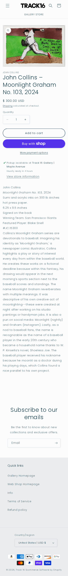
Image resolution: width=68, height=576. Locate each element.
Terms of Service (20, 501)
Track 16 (20, 569)
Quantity (8, 112)
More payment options (34, 152)
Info (10, 493)
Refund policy (17, 510)
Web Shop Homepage (23, 484)
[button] (7, 6)
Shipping (8, 105)
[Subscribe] (56, 443)
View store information (23, 176)
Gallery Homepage (21, 476)
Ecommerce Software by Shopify (44, 569)
